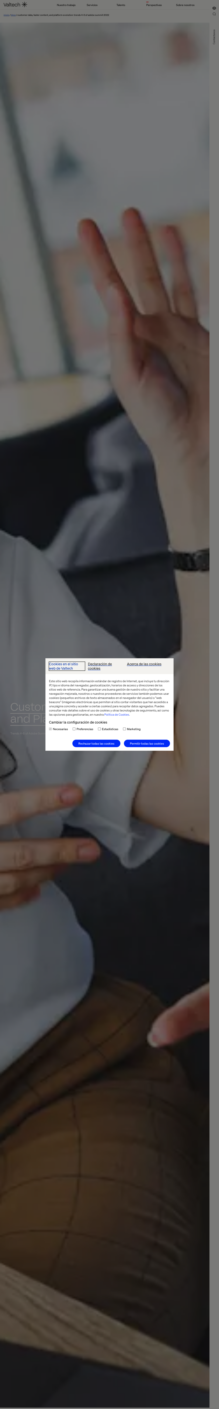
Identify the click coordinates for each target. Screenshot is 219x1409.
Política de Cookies (116, 714)
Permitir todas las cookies (147, 743)
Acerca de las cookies (144, 664)
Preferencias (85, 729)
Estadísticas (110, 729)
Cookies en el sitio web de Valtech (63, 666)
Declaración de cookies (100, 666)
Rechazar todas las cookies (96, 743)
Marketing (134, 729)
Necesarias (60, 729)
